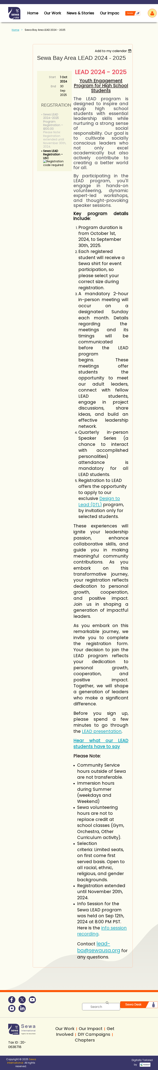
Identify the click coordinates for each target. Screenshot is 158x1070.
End (53, 86)
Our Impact (110, 13)
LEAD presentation (102, 731)
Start (52, 77)
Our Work (52, 13)
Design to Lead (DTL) (99, 501)
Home (15, 30)
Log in (152, 13)
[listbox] (113, 51)
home (32, 13)
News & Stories (80, 13)
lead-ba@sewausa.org (98, 947)
